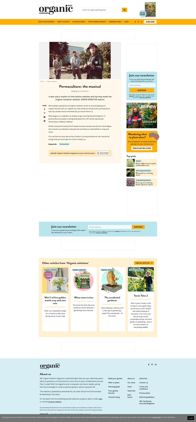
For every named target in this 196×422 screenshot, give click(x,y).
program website (54, 402)
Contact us (143, 382)
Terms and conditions (143, 388)
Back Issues (130, 396)
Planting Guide (78, 22)
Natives (138, 161)
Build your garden (46, 22)
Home (42, 81)
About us (131, 378)
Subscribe (150, 22)
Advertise (143, 378)
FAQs (130, 387)
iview (100, 399)
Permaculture (64, 144)
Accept (190, 418)
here (84, 139)
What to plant (63, 22)
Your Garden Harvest (97, 22)
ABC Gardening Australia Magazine (146, 402)
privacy (131, 96)
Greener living (115, 22)
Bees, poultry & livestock (143, 170)
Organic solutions (52, 81)
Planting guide (114, 387)
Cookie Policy (156, 417)
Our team (131, 382)
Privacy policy (144, 393)
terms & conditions (145, 97)
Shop (126, 22)
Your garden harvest (113, 392)
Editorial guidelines (146, 397)
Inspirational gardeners (143, 180)
